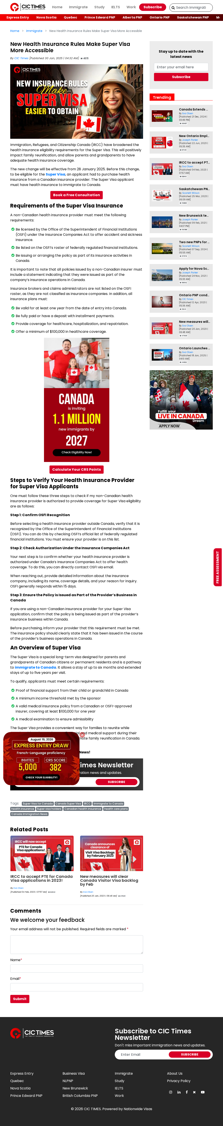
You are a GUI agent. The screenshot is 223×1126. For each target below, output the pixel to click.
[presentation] (18, 856)
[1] (173, 7)
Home (57, 7)
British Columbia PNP (80, 1095)
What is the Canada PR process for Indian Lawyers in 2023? (111, 878)
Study (99, 7)
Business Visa (74, 1073)
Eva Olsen (19, 891)
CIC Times (21, 58)
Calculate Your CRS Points (76, 469)
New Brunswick (75, 1088)
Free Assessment (217, 567)
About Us (174, 1073)
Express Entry (18, 17)
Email (15, 978)
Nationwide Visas (138, 1108)
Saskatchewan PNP (193, 17)
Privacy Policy (179, 1080)
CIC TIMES (92, 1108)
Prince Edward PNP (99, 17)
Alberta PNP (132, 17)
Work (131, 7)
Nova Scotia (46, 17)
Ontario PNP (160, 17)
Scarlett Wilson (190, 193)
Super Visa (55, 174)
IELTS (115, 7)
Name (16, 959)
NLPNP (68, 1080)
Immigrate (78, 7)
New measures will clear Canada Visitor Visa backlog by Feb (39, 880)
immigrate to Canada (35, 667)
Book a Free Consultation (76, 194)
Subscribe (153, 7)
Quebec (70, 17)
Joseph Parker (190, 140)
